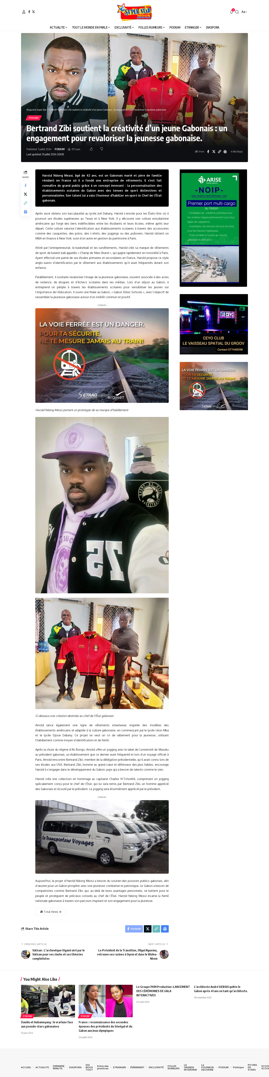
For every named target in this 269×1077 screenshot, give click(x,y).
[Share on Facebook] (208, 152)
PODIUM (33, 117)
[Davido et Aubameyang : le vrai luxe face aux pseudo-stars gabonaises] (48, 1001)
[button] (24, 12)
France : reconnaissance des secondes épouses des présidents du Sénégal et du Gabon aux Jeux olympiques (105, 1026)
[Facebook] (29, 11)
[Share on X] (213, 152)
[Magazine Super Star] (134, 12)
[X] (33, 11)
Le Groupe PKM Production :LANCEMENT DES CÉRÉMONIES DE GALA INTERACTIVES (163, 991)
